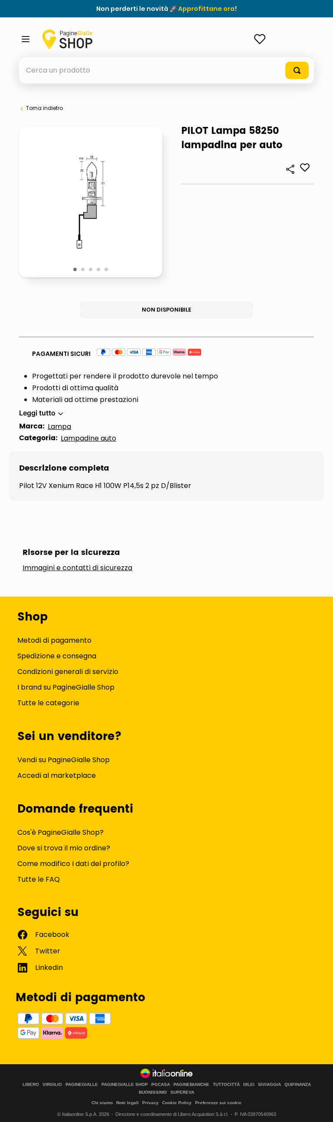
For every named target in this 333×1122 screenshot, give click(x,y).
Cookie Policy (177, 1102)
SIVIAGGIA (269, 1084)
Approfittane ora (206, 8)
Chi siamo (102, 1102)
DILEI (249, 1084)
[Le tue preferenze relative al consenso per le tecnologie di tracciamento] (318, 1107)
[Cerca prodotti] (297, 70)
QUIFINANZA (297, 1084)
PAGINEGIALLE (81, 1084)
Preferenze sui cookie (218, 1102)
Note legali (127, 1102)
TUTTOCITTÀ (226, 1084)
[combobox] (166, 70)
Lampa (59, 427)
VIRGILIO (52, 1084)
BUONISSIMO (153, 1092)
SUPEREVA (182, 1092)
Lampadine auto (88, 438)
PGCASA (160, 1084)
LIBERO (31, 1084)
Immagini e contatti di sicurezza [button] (77, 568)
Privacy (150, 1102)
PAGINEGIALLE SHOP (124, 1084)
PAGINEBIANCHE (191, 1084)
